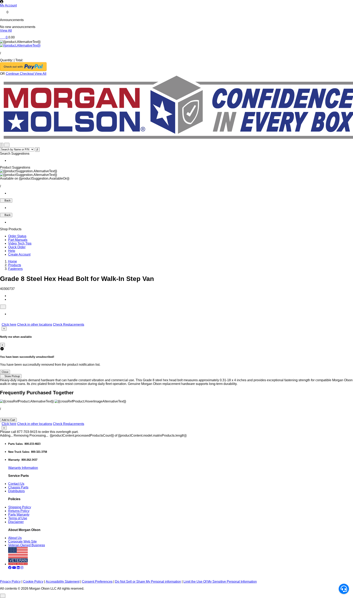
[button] (176, 5)
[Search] (37, 149)
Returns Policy (18, 511)
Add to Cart (8, 419)
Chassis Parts (18, 487)
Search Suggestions (14, 153)
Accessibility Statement (62, 581)
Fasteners (15, 268)
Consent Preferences (97, 581)
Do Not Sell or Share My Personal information (148, 581)
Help (11, 251)
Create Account (19, 254)
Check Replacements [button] (68, 324)
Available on (34, 178)
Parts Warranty (18, 514)
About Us (15, 538)
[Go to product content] (20, 45)
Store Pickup (12, 376)
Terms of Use (17, 518)
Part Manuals (17, 239)
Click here (9, 324)
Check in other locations (34, 324)
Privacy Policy (10, 581)
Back (7, 200)
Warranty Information (23, 467)
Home (12, 261)
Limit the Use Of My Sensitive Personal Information (220, 581)
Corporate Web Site (22, 541)
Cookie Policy (33, 581)
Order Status (17, 236)
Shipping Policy (19, 507)
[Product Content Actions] (3, 307)
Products (14, 265)
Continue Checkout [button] (20, 73)
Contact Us (16, 483)
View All (6, 30)
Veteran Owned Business (26, 545)
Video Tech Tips (19, 243)
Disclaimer (16, 522)
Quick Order (17, 247)
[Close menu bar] (1, 145)
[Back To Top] (2, 596)
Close (5, 371)
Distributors (16, 491)
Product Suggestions (15, 167)
